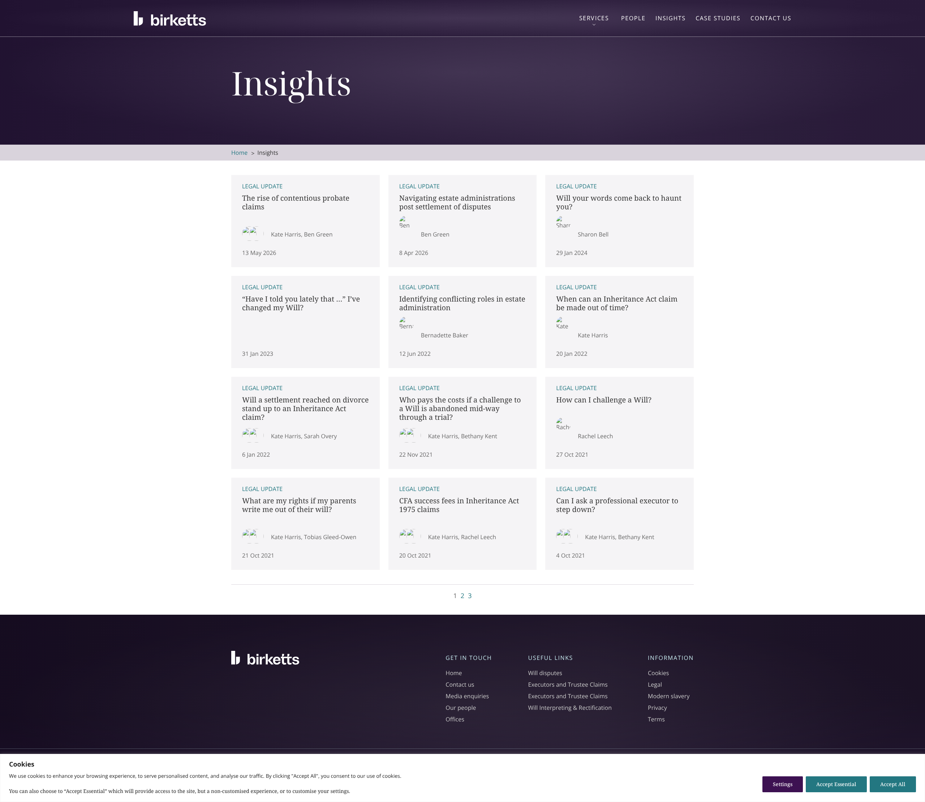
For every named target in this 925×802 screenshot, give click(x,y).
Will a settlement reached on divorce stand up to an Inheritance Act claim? (305, 423)
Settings (782, 784)
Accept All (892, 784)
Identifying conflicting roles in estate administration (462, 322)
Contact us (460, 684)
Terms (656, 719)
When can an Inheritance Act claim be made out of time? (619, 322)
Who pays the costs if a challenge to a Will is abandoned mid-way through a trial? (462, 423)
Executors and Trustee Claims (568, 684)
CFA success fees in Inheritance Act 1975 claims (462, 524)
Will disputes (545, 673)
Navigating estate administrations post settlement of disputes (462, 221)
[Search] (912, 21)
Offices (455, 719)
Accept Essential (836, 784)
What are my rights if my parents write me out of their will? (305, 524)
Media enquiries (467, 696)
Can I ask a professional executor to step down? (619, 524)
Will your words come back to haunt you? (619, 221)
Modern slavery (668, 696)
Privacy (657, 708)
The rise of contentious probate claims (305, 221)
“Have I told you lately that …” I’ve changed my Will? (305, 322)
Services (594, 18)
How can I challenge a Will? (619, 423)
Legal (655, 684)
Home (239, 153)
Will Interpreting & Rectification (570, 708)
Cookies (658, 673)
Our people (461, 708)
